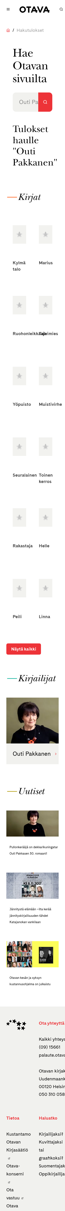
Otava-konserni (15, 1169)
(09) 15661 (49, 1047)
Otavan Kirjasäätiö (17, 1146)
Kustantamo (18, 1134)
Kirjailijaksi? (51, 1134)
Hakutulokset (30, 30)
